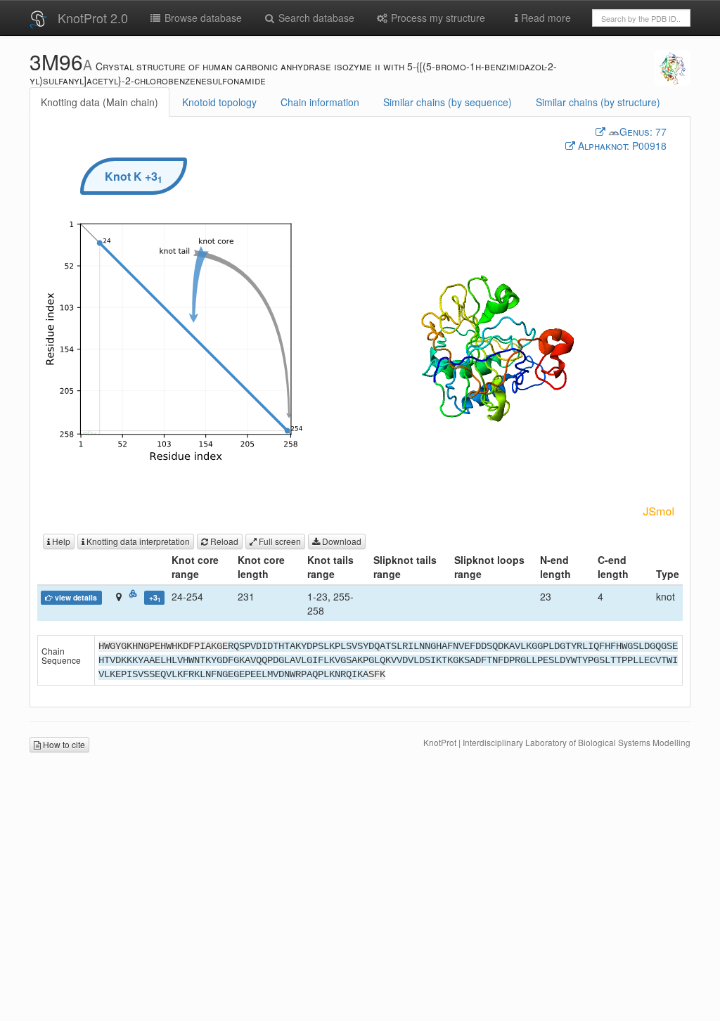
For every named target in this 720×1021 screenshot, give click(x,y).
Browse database (202, 18)
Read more (544, 18)
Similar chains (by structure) (598, 102)
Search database (315, 18)
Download (340, 541)
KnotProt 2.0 (93, 17)
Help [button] (60, 541)
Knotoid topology (219, 102)
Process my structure (436, 18)
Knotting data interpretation (137, 541)
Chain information (320, 102)
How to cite (63, 744)
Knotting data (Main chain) (99, 102)
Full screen (279, 541)
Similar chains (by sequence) (447, 102)
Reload (223, 541)
